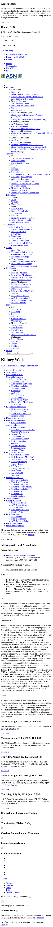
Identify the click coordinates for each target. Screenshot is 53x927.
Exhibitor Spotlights (19, 386)
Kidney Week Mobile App (22, 402)
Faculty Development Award (23, 261)
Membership (11, 268)
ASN (3, 366)
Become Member (19, 273)
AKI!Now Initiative (19, 140)
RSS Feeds (15, 348)
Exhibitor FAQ (17, 491)
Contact (4, 879)
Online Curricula (18, 110)
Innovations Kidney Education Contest (28, 149)
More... (9, 305)
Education (10, 87)
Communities (11, 66)
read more (5, 733)
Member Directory (18, 302)
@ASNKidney (7, 50)
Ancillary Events (18, 388)
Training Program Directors (22, 158)
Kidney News (17, 209)
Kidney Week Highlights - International (27, 96)
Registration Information (16, 407)
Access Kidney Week (15, 370)
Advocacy (10, 225)
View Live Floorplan (19, 482)
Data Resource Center (20, 222)
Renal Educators (18, 161)
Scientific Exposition (14, 478)
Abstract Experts (18, 434)
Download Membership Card (23, 300)
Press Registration (18, 519)
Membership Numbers (20, 286)
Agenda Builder (17, 473)
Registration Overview (20, 409)
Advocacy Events (18, 238)
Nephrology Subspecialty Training (25, 183)
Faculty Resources (13, 500)
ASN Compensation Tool (21, 298)
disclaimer (40, 918)
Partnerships (16, 316)
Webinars (15, 108)
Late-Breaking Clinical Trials (23, 429)
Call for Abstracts (18, 427)
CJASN (14, 202)
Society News (17, 325)
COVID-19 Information (21, 142)
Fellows (14, 167)
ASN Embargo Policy (20, 439)
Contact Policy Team (19, 245)
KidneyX (10, 59)
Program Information (14, 452)
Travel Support (17, 259)
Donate (9, 64)
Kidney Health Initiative (16, 57)
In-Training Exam (18, 186)
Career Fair (15, 391)
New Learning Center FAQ (22, 106)
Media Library (17, 339)
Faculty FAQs (17, 512)
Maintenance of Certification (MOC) (26, 129)
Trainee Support (17, 395)
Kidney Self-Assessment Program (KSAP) (28, 119)
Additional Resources (20, 241)
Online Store (16, 321)
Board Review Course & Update (24, 94)
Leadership (15, 312)
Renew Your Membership (21, 275)
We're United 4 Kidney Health (23, 334)
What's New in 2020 (14, 375)
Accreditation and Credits (21, 384)
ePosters (14, 443)
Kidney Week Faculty (20, 468)
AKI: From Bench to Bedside (23, 99)
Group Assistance (18, 423)
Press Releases (17, 330)
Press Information (13, 514)
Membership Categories (21, 284)
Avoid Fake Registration (21, 413)
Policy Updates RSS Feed (21, 243)
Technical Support (13, 892)
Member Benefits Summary (22, 277)
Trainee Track (17, 464)
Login (8, 70)
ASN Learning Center (20, 103)
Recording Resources (20, 510)
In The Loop (16, 213)
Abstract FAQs (17, 450)
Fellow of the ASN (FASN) (22, 291)
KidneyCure (16, 250)
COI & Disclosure (18, 503)
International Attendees (15, 420)
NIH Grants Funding (21, 264)
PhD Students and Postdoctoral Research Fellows (31, 174)
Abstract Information (14, 425)
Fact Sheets (16, 236)
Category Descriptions (20, 432)
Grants (9, 248)
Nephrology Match (19, 190)
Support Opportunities (15, 498)
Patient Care (16, 234)
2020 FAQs (11, 372)
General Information (14, 377)
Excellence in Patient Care (17, 55)
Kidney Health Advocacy (21, 229)
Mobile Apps (16, 346)
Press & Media (17, 328)
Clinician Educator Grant (21, 254)
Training (9, 154)
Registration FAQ (18, 411)
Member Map (16, 289)
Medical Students (18, 172)
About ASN (16, 309)
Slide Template (17, 507)
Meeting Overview (19, 379)
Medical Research (18, 232)
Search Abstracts (18, 448)
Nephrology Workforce (20, 188)
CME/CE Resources (19, 126)
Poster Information (18, 441)
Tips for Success (18, 397)
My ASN (10, 68)
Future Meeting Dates (15, 526)
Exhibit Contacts (18, 496)
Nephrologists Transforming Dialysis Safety (29, 147)
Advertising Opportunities (21, 220)
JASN (13, 199)
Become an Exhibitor (20, 480)
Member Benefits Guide (21, 280)
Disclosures (16, 471)
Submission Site (17, 436)
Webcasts (15, 475)
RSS (8, 890)
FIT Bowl (15, 466)
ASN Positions (17, 332)
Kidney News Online (20, 211)
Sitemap (9, 885)
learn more (5, 22)
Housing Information (14, 418)
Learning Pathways (19, 462)
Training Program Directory (22, 181)
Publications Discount (20, 296)
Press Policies (16, 516)
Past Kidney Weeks (14, 523)
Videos (14, 344)
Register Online (17, 416)
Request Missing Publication (22, 218)
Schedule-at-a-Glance (20, 455)
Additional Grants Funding (24, 266)
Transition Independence (22, 252)
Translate (10, 883)
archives (31, 534)
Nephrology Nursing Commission (25, 193)
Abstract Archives (18, 445)
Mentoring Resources (20, 163)
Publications (11, 195)
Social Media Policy (19, 400)
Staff (13, 314)
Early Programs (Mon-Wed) (22, 457)
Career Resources (18, 318)
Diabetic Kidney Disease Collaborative (27, 145)
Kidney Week (17, 92)
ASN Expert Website (19, 505)
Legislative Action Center (21, 227)
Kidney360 (15, 204)
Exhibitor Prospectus (19, 484)
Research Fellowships (20, 257)
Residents (15, 170)
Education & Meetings (16, 366)
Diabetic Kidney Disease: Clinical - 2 (21, 555)
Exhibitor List (17, 494)
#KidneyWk (16, 404)
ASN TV (15, 393)
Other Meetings (17, 151)
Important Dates (17, 381)
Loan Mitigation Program (21, 177)
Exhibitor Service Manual (21, 487)
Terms (8, 888)
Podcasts (14, 341)
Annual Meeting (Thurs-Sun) (23, 459)
